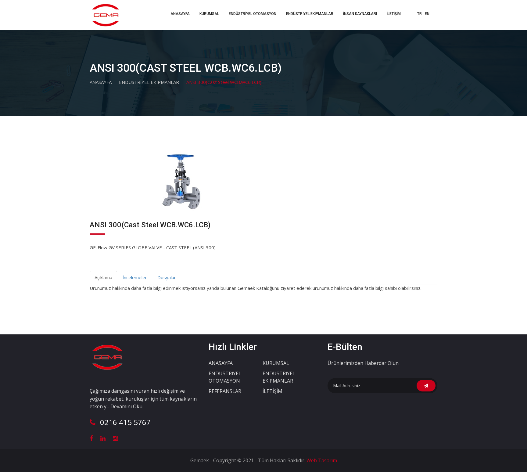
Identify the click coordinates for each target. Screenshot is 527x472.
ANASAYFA (180, 14)
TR (419, 14)
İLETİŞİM (394, 14)
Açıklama (103, 277)
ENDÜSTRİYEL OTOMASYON (252, 14)
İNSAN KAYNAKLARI (360, 14)
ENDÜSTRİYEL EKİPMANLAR (309, 14)
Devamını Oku (126, 406)
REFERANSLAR (225, 391)
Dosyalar (166, 277)
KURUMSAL (276, 363)
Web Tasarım (321, 460)
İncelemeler (135, 277)
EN (427, 14)
